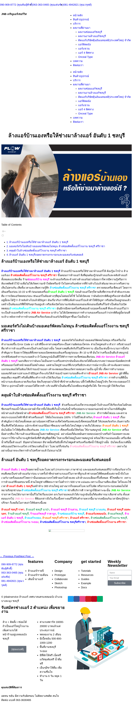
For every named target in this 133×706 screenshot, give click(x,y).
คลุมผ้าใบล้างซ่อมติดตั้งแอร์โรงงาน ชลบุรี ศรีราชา (37, 250)
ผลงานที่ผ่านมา (81, 27)
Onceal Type (85, 56)
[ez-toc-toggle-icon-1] (66, 233)
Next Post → (26, 556)
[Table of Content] (66, 231)
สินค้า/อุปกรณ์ (81, 19)
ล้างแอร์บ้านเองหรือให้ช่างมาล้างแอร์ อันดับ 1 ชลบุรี (38, 242)
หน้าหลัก (78, 15)
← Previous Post (9, 556)
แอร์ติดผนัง (84, 44)
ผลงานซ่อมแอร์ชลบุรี (90, 32)
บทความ (78, 61)
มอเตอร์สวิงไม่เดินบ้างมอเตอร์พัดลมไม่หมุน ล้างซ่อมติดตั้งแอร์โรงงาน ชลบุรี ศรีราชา (57, 246)
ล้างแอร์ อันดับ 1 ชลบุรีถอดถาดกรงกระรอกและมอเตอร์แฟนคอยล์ (46, 254)
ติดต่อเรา (78, 65)
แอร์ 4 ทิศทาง (86, 52)
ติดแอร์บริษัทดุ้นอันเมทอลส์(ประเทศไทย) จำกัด (104, 40)
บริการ (77, 23)
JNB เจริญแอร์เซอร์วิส (14, 14)
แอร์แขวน (84, 48)
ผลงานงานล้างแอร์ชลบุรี (92, 36)
